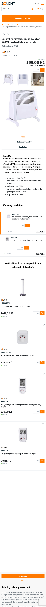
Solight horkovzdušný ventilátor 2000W (26, 240)
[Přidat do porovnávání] (4, 34)
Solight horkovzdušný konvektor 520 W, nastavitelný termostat (27, 218)
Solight (8, 24)
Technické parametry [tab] (23, 142)
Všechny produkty (23, 18)
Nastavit (23, 580)
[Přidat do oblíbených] (8, 34)
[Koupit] (42, 70)
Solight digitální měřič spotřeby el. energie (18, 454)
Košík (42, 9)
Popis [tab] (23, 137)
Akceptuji (23, 576)
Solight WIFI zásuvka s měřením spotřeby (17, 355)
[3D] (43, 325)
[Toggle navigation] (43, 3)
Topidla (16, 24)
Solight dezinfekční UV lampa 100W (15, 306)
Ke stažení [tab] (23, 147)
